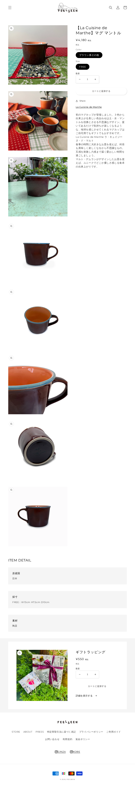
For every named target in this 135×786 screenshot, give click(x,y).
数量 (78, 74)
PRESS (40, 731)
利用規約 (67, 739)
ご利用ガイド (113, 731)
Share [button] (83, 101)
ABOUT (27, 731)
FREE (82, 66)
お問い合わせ (52, 739)
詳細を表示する (84, 695)
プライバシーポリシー (91, 731)
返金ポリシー (83, 739)
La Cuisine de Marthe (89, 107)
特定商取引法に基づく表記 (61, 731)
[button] (10, 7)
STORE (16, 731)
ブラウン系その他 (89, 55)
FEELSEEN (71, 779)
